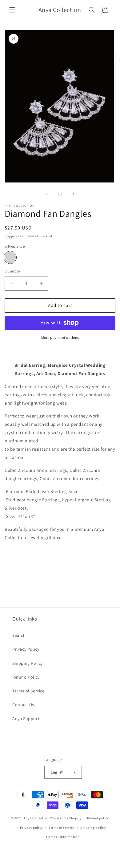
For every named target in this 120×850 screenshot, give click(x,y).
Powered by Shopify (66, 818)
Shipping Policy (27, 663)
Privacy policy (31, 827)
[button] (12, 10)
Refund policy (98, 818)
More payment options (60, 337)
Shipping (11, 236)
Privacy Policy (25, 649)
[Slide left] (46, 194)
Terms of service (61, 827)
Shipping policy (93, 827)
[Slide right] (73, 194)
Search (19, 635)
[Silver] (10, 257)
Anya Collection (36, 818)
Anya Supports (27, 718)
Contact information (62, 837)
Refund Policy (26, 677)
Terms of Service (28, 691)
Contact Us (23, 704)
